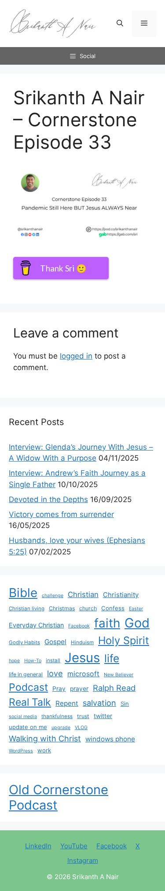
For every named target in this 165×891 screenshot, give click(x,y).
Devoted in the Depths (48, 499)
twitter (103, 715)
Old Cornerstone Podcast (58, 797)
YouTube (74, 846)
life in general (26, 674)
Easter (136, 609)
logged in (76, 356)
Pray (59, 688)
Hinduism (82, 642)
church (88, 608)
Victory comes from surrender (61, 514)
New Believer (118, 675)
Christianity (121, 595)
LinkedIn (38, 846)
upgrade (60, 727)
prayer (79, 688)
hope (14, 661)
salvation (99, 703)
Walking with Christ (45, 738)
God (137, 623)
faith (107, 623)
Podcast (28, 687)
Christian (83, 594)
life (111, 658)
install (53, 660)
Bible (23, 592)
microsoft (83, 674)
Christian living (26, 608)
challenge (52, 595)
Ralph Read (114, 688)
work (44, 750)
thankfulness (57, 716)
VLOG (81, 727)
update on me (28, 726)
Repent (66, 703)
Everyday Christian (36, 625)
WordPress (21, 751)
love (55, 673)
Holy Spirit (123, 640)
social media (23, 716)
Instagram (82, 860)
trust (83, 716)
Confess (113, 608)
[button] (120, 24)
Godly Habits (24, 642)
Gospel (55, 642)
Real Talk (30, 702)
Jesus (82, 657)
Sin (125, 703)
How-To (32, 661)
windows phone (110, 739)
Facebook (79, 626)
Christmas (62, 608)
